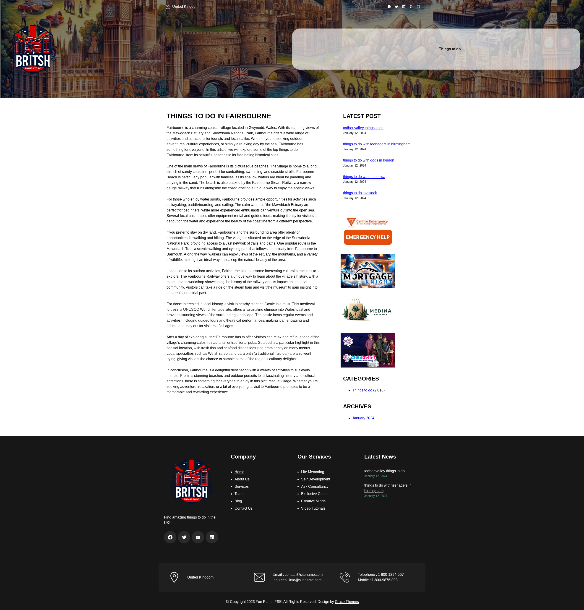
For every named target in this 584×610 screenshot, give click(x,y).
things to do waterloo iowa (364, 177)
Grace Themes (347, 602)
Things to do (362, 390)
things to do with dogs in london (368, 160)
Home (239, 472)
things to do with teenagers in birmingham (376, 144)
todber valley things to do (363, 128)
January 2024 (363, 418)
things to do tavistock (360, 193)
